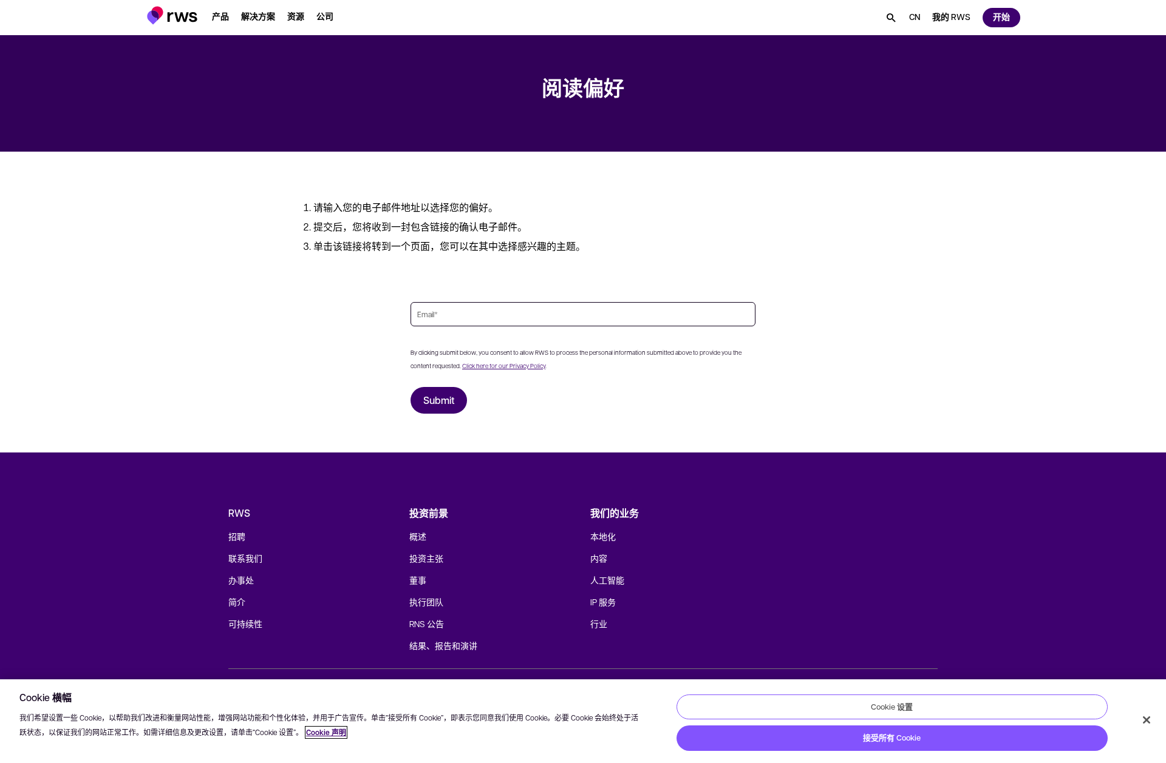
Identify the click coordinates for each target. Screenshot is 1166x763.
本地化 (603, 536)
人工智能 (607, 579)
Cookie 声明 (326, 732)
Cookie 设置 (892, 706)
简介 (236, 601)
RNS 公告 (426, 623)
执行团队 (426, 601)
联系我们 (245, 558)
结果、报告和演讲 (443, 645)
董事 (417, 579)
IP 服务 (603, 601)
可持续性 (245, 623)
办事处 (241, 579)
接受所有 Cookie (892, 737)
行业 (598, 623)
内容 (598, 558)
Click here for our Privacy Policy (503, 365)
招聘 (236, 536)
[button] (172, 15)
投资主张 (426, 558)
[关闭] (1146, 720)
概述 (417, 536)
